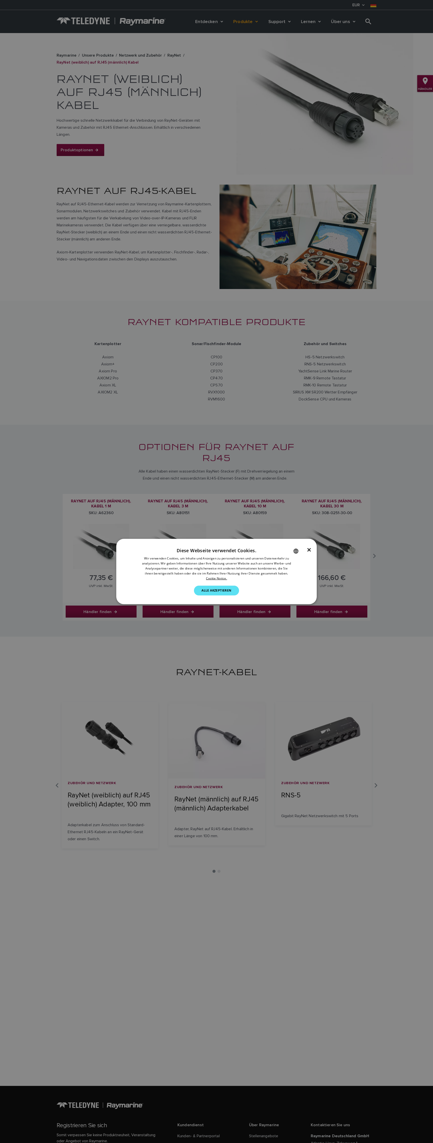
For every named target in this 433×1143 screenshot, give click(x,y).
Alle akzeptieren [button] (216, 590)
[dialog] (216, 571)
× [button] (309, 550)
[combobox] (295, 551)
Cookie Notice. (216, 578)
